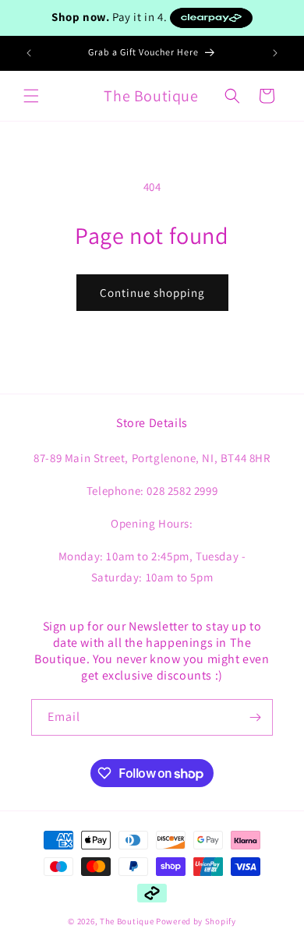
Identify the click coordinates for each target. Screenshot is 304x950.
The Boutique (127, 921)
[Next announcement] (275, 53)
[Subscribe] (255, 717)
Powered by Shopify (196, 921)
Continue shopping (152, 292)
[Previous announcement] (29, 53)
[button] (31, 96)
